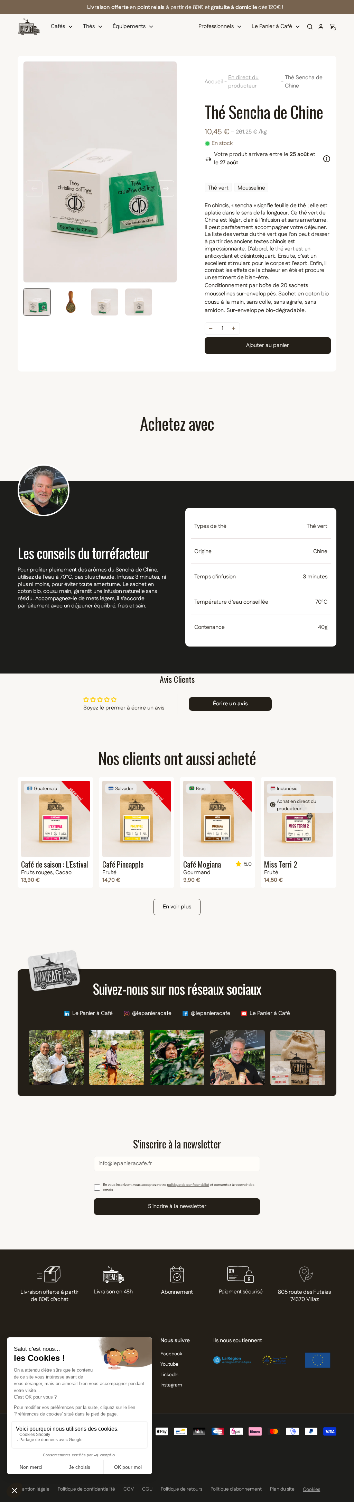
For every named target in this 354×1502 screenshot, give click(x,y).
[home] (29, 26)
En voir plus (177, 907)
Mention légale (33, 1489)
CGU (147, 1489)
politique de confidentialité (188, 1184)
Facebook (171, 1353)
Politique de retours (181, 1489)
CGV (128, 1489)
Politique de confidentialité (86, 1489)
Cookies (311, 1489)
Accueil (214, 82)
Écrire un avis (230, 704)
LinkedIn (169, 1374)
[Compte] (321, 26)
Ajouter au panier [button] (267, 345)
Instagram (171, 1385)
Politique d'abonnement (236, 1489)
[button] (63, 26)
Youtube (169, 1364)
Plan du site (282, 1489)
